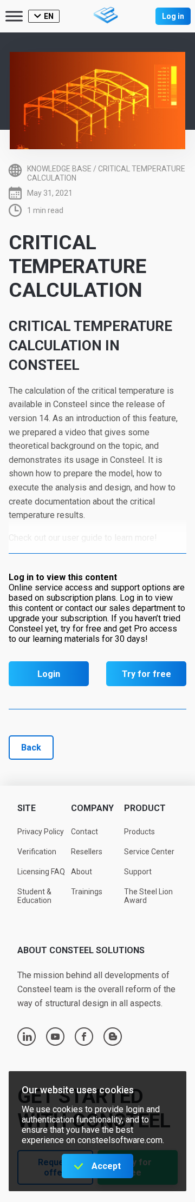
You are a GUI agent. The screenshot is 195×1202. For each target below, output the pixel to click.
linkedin (27, 1036)
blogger (113, 1036)
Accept (106, 1166)
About (81, 871)
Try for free (146, 674)
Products (139, 831)
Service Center (149, 851)
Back (31, 747)
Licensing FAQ (41, 871)
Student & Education (34, 896)
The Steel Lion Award (148, 896)
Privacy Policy (40, 831)
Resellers (86, 851)
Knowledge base (59, 168)
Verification (36, 851)
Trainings (86, 891)
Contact (84, 831)
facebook (84, 1036)
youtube (55, 1036)
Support (138, 871)
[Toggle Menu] (14, 16)
